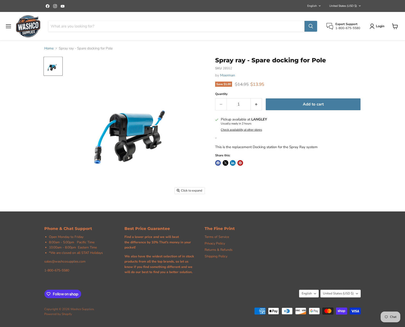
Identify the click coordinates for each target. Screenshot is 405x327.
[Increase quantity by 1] (256, 104)
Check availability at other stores (241, 130)
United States (343, 6)
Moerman (227, 75)
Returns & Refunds (218, 250)
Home (49, 48)
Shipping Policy (216, 256)
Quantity (221, 94)
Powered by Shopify (58, 314)
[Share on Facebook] (218, 163)
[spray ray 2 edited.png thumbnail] (53, 66)
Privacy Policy (215, 243)
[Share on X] (225, 163)
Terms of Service (217, 237)
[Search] (310, 26)
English (312, 6)
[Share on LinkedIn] (233, 163)
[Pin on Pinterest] (240, 163)
